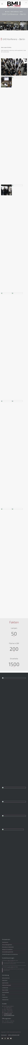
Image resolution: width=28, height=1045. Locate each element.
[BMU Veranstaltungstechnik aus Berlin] (14, 4)
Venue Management (7, 944)
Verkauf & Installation (7, 949)
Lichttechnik (5, 987)
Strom (3, 995)
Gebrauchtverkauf (6, 985)
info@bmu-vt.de (8, 1013)
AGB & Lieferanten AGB (13, 1035)
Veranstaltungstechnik (7, 952)
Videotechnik (5, 999)
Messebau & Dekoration (8, 947)
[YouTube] (11, 1038)
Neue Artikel (5, 990)
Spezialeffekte (5, 992)
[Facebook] (5, 1038)
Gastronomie (5, 983)
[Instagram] (8, 1038)
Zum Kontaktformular (9, 1015)
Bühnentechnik (5, 978)
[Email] (2, 1038)
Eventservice (5, 942)
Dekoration (4, 980)
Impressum (4, 1035)
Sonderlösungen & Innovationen (10, 954)
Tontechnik (4, 997)
